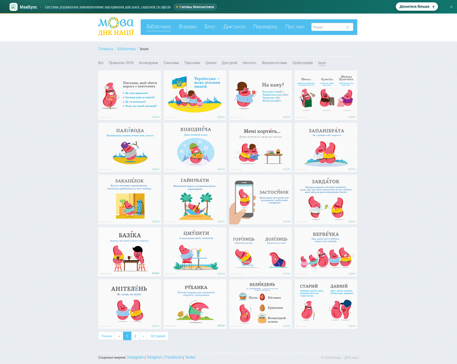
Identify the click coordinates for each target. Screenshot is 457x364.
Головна (105, 48)
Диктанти (234, 27)
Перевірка (265, 27)
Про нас (295, 27)
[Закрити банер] (451, 7)
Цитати (210, 63)
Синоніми (171, 63)
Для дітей (229, 63)
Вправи (188, 27)
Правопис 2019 (121, 63)
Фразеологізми (274, 63)
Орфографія (302, 63)
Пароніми (192, 63)
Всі (100, 63)
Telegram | (156, 357)
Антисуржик (148, 63)
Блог (210, 27)
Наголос (249, 63)
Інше (322, 63)
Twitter (190, 357)
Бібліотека (159, 27)
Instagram (135, 357)
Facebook (173, 357)
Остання (157, 336)
